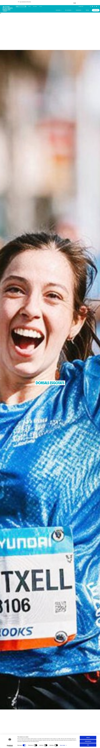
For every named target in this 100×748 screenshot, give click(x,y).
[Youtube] (96, 6)
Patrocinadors (35, 6)
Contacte (40, 6)
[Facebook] (92, 6)
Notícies (29, 6)
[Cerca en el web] (79, 3)
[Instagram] (94, 6)
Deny (88, 745)
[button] (0, 379)
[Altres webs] (81, 3)
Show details (62, 745)
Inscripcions (58, 10)
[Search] (26, 6)
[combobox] (20, 6)
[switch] (35, 745)
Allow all (88, 737)
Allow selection (88, 741)
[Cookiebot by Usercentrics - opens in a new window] (10, 746)
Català (74, 3)
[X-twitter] (90, 6)
